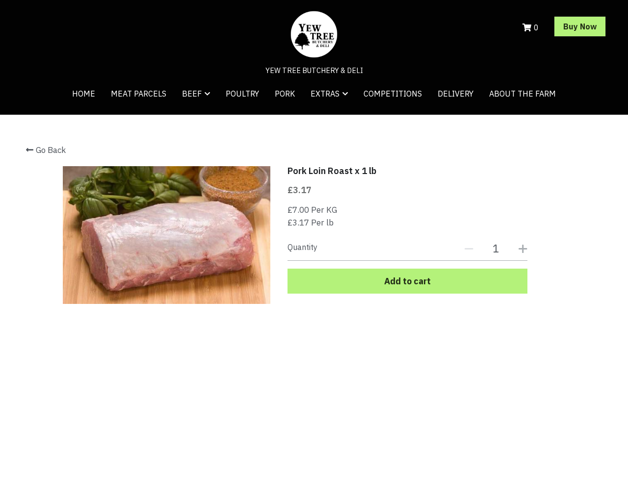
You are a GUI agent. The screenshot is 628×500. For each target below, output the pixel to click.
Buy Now (580, 26)
